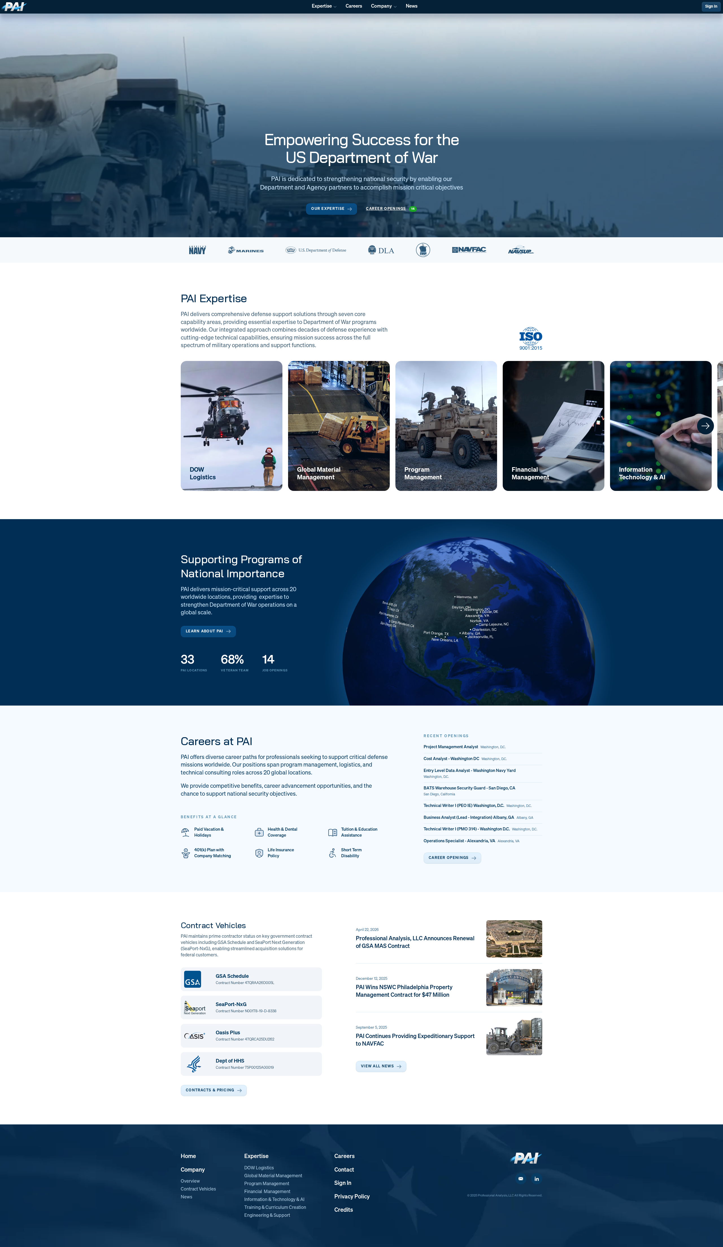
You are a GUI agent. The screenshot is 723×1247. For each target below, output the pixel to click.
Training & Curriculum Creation (275, 1207)
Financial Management (267, 1192)
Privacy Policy (352, 1197)
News (186, 1197)
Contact (344, 1170)
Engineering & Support (267, 1215)
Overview (190, 1181)
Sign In (711, 6)
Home (188, 1156)
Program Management (266, 1184)
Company (193, 1170)
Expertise (256, 1156)
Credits (343, 1210)
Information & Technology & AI (274, 1200)
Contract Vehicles (198, 1189)
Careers (344, 1156)
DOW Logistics (259, 1168)
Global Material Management (273, 1176)
